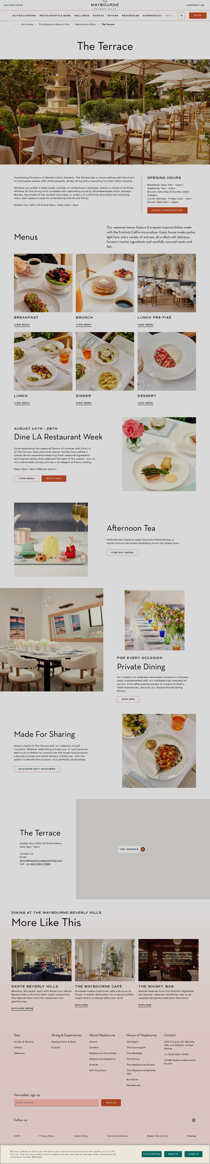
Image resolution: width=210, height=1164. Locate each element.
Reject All (173, 1154)
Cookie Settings (151, 1154)
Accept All (193, 1154)
